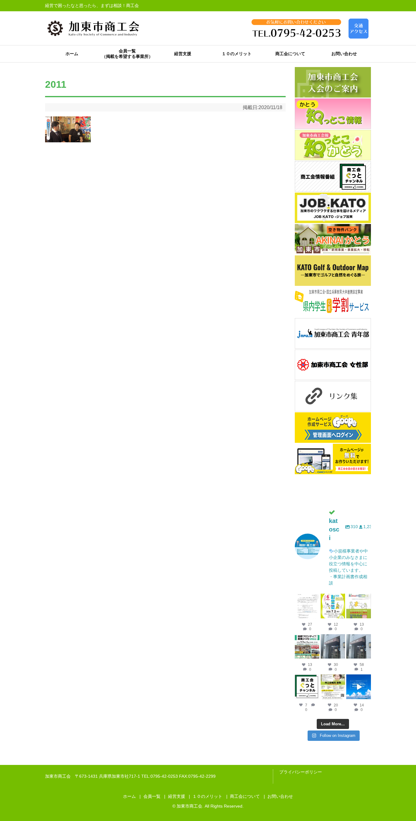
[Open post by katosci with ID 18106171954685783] (358, 686)
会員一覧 (127, 50)
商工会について (290, 53)
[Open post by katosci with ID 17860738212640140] (307, 606)
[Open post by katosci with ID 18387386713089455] (358, 646)
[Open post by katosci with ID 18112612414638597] (307, 686)
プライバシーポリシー (300, 771)
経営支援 (182, 53)
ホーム (71, 53)
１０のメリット (237, 53)
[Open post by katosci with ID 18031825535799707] (358, 606)
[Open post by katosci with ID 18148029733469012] (333, 646)
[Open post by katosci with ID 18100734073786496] (307, 646)
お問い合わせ (344, 53)
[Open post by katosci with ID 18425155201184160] (333, 686)
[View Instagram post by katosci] (316, 614)
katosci (307, 598)
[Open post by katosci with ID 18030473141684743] (333, 606)
